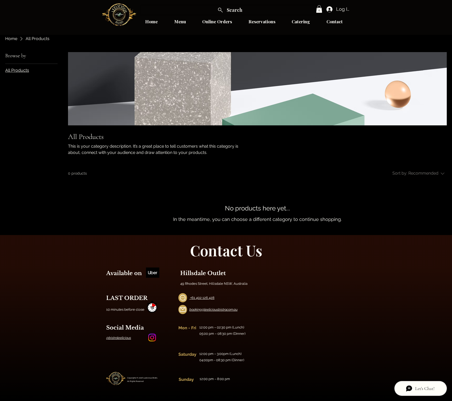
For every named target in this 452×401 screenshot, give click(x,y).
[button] (319, 9)
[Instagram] (152, 337)
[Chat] (182, 297)
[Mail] (182, 309)
